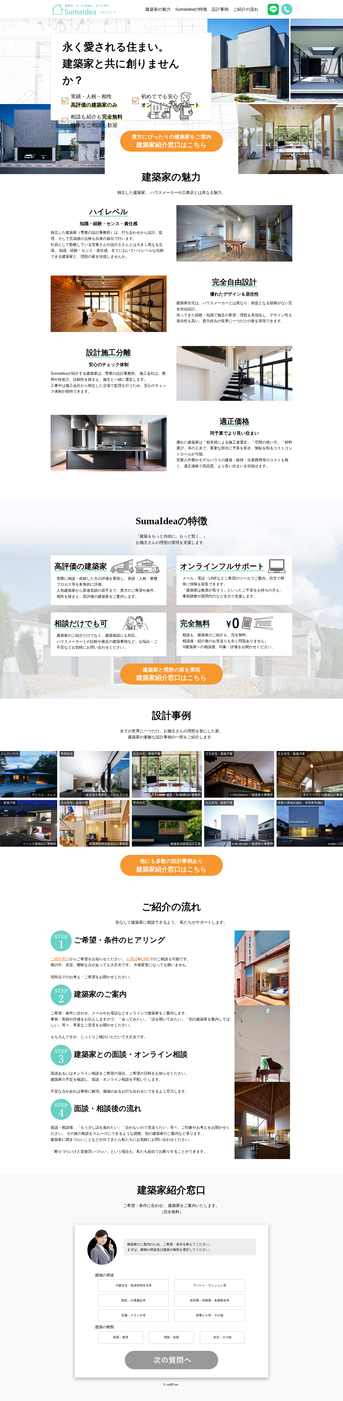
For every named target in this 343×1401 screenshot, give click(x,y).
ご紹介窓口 (60, 959)
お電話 (131, 959)
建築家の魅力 (158, 9)
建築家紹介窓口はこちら (171, 141)
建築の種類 (104, 1327)
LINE (145, 959)
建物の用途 (104, 1275)
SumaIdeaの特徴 (191, 9)
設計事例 (220, 9)
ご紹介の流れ (245, 9)
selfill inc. (173, 1384)
